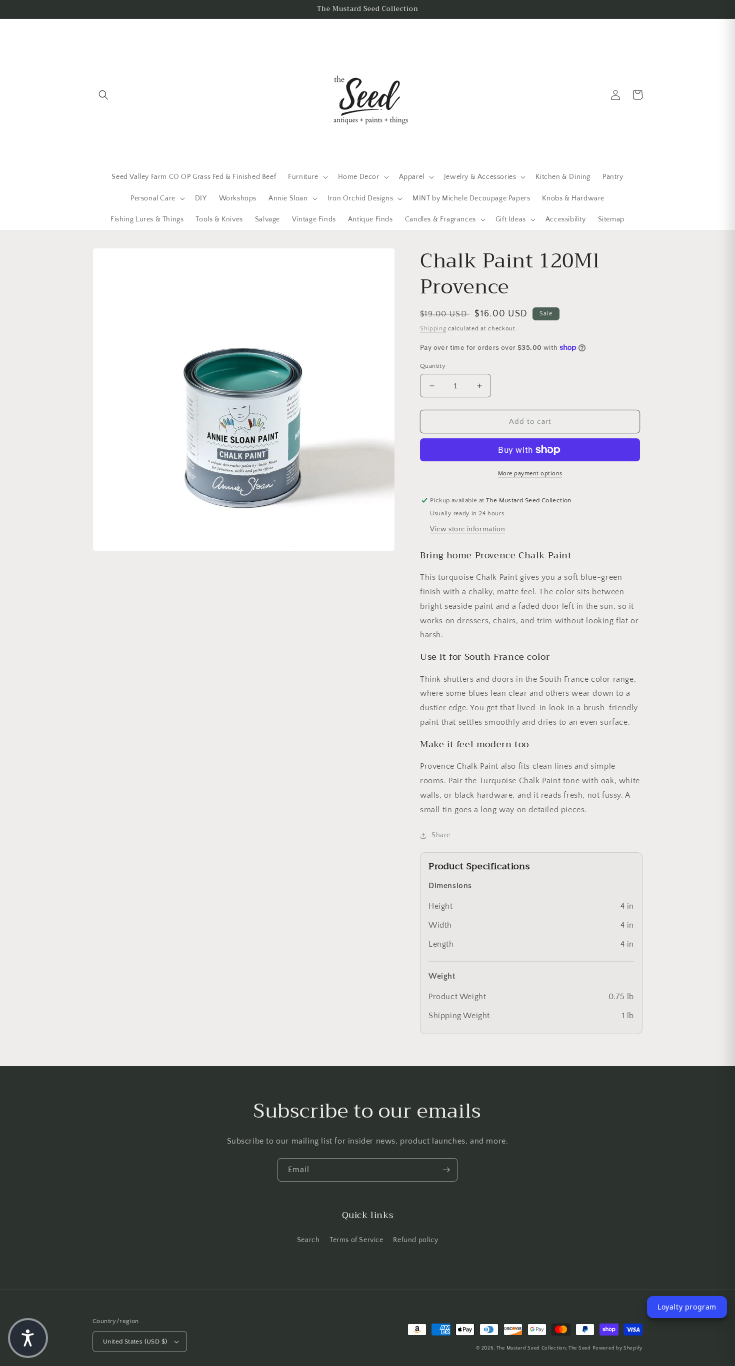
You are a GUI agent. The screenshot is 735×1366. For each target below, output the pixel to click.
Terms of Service (357, 1240)
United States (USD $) (135, 1341)
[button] (103, 95)
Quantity (433, 365)
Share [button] (441, 835)
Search (308, 1240)
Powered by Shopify (617, 1348)
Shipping (433, 328)
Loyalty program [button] (687, 1307)
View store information (467, 529)
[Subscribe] (446, 1170)
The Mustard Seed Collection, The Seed (543, 1348)
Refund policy (415, 1240)
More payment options (530, 473)
